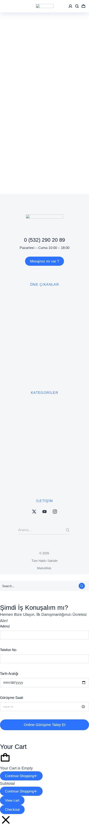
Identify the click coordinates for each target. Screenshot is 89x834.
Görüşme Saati (11, 698)
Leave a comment (21, 121)
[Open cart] (83, 6)
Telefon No (8, 650)
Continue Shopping (19, 776)
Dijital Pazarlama (20, 102)
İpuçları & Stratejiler (54, 102)
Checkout (12, 810)
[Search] (68, 530)
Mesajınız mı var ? (44, 261)
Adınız (5, 626)
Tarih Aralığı (9, 674)
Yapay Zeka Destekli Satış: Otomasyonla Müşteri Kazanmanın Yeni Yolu (40, 86)
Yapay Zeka (16, 108)
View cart (12, 800)
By (14, 115)
